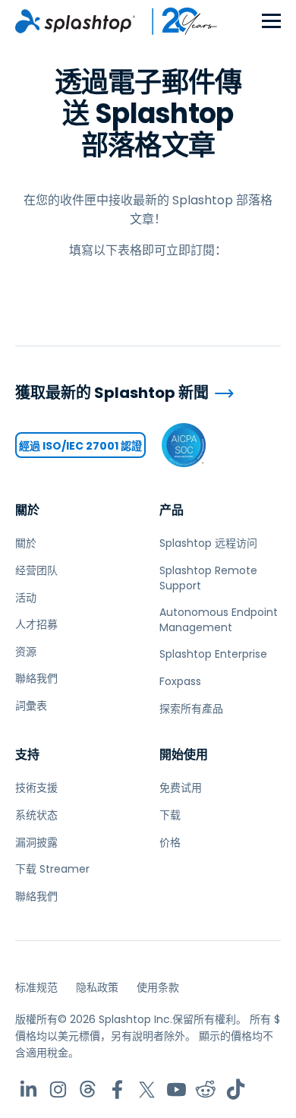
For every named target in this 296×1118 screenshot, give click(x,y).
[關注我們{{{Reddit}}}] (206, 1089)
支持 (27, 754)
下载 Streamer (52, 868)
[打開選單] (271, 21)
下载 (170, 815)
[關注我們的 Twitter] (147, 1089)
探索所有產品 (191, 708)
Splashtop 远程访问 (208, 543)
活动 (25, 597)
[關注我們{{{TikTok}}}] (235, 1089)
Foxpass (180, 681)
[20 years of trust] (177, 21)
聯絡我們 (36, 678)
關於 (27, 510)
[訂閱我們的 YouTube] (176, 1089)
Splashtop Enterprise (213, 654)
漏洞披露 (36, 842)
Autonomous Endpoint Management (218, 620)
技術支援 (36, 787)
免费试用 (180, 787)
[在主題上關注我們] (87, 1089)
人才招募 (36, 624)
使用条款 (158, 987)
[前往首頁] (75, 21)
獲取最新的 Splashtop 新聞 (112, 393)
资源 (25, 651)
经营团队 (36, 570)
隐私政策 (97, 987)
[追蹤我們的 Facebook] (117, 1089)
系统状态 (36, 815)
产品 (171, 510)
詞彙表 (31, 705)
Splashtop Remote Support (208, 578)
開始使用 (183, 754)
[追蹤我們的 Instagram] (58, 1089)
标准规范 (36, 987)
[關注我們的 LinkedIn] (28, 1089)
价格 (170, 842)
